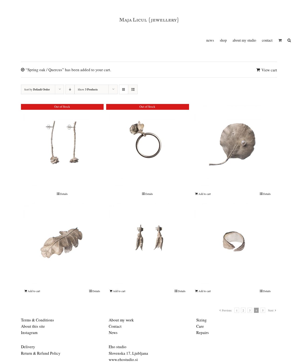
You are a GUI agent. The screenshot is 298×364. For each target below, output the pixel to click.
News (113, 332)
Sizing (201, 320)
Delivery (28, 346)
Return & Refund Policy (41, 353)
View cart (269, 70)
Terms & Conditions (37, 320)
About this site (33, 326)
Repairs (202, 332)
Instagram (29, 332)
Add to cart (204, 194)
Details (64, 194)
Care (200, 326)
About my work (121, 320)
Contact (115, 326)
